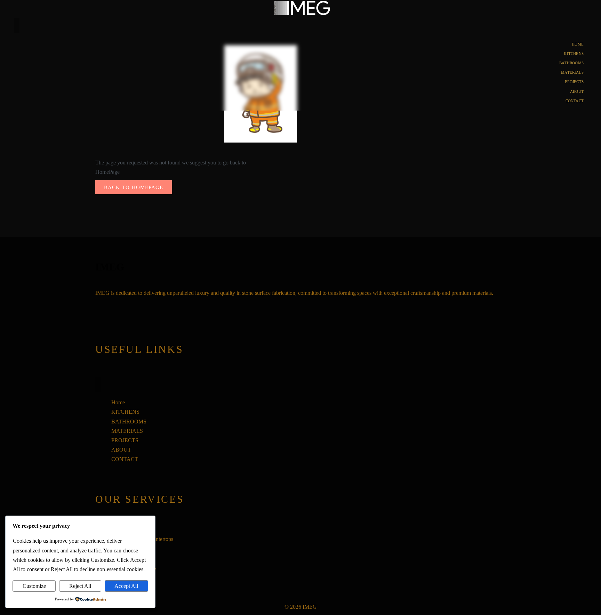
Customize (34, 586)
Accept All (126, 586)
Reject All (80, 586)
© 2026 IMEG (301, 607)
